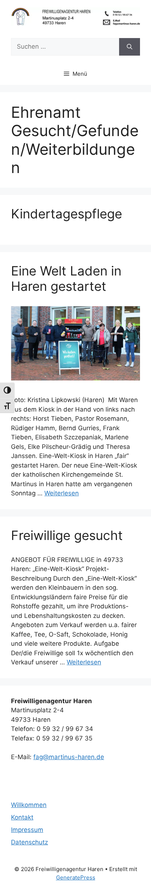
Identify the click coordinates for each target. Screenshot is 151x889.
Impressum (27, 829)
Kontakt (22, 817)
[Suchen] (129, 47)
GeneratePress (75, 877)
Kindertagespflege (66, 213)
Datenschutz (29, 842)
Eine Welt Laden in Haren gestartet (66, 278)
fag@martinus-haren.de (68, 757)
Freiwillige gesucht (67, 535)
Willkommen (29, 805)
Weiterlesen (61, 493)
